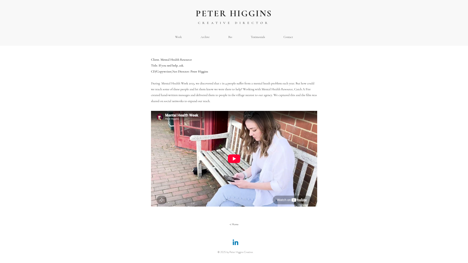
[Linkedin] (235, 242)
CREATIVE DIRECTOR (234, 23)
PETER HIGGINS (234, 13)
